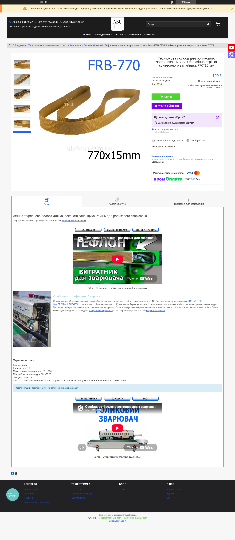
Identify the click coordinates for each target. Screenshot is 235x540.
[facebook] (12, 473)
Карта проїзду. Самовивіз (37, 502)
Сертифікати (78, 497)
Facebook (29, 497)
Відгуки (170, 493)
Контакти (149, 34)
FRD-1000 (73, 304)
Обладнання (102, 34)
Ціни (169, 497)
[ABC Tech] (117, 24)
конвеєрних (68, 220)
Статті (122, 489)
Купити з (163, 106)
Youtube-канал (31, 489)
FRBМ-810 (63, 304)
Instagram (29, 493)
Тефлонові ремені (93, 45)
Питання (134, 34)
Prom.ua (133, 515)
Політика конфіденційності (135, 518)
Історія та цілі (174, 489)
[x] (16, 473)
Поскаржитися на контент (109, 518)
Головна (86, 34)
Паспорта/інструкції (81, 493)
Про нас (119, 34)
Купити (168, 96)
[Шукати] (208, 24)
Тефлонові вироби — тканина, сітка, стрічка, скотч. (54, 45)
